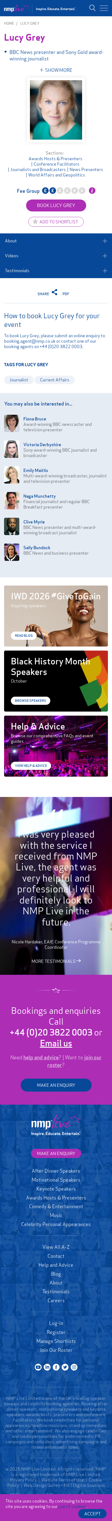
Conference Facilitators (56, 164)
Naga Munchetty (39, 496)
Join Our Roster (56, 1350)
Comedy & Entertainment (56, 1206)
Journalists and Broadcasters (38, 169)
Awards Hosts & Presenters (55, 158)
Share (44, 294)
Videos (11, 255)
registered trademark (39, 1474)
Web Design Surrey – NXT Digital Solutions (64, 1485)
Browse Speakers (30, 701)
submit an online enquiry (77, 335)
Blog (56, 1274)
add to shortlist (58, 221)
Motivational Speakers (56, 1180)
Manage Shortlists (56, 1341)
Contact (56, 1256)
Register (56, 1332)
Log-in (56, 1323)
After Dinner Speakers (56, 1171)
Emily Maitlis (35, 470)
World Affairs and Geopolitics (56, 175)
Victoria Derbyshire (42, 444)
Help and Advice (56, 1265)
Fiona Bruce (34, 419)
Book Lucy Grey (56, 205)
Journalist (19, 379)
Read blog (24, 636)
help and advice (41, 1057)
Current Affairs (54, 379)
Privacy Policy (23, 1480)
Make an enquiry (56, 1153)
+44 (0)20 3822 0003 (61, 346)
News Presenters (86, 169)
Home (9, 23)
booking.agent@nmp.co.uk (29, 341)
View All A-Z (56, 1247)
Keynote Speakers (56, 1189)
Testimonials (17, 270)
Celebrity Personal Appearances (56, 1224)
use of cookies (72, 1506)
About (11, 240)
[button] (104, 8)
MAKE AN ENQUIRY (56, 1085)
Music (56, 1215)
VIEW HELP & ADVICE (31, 766)
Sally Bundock (36, 547)
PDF (66, 294)
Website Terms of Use (62, 1480)
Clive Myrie (34, 522)
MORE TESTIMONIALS (54, 961)
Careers (56, 1300)
